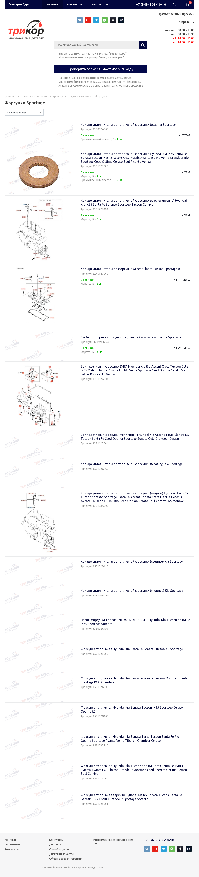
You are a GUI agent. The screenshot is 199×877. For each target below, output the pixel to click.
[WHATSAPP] (105, 20)
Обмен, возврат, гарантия (65, 858)
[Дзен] (113, 20)
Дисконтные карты (61, 854)
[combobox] (24, 112)
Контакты (11, 839)
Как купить (56, 839)
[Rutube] (121, 20)
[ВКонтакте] (80, 20)
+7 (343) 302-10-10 (151, 4)
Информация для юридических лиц (113, 841)
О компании (12, 844)
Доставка (55, 844)
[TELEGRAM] (96, 20)
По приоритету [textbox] (16, 112)
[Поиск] (143, 45)
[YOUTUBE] (88, 20)
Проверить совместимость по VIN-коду (100, 69)
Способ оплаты (59, 849)
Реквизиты (12, 849)
